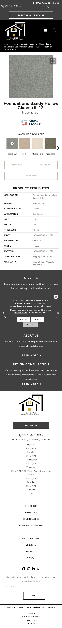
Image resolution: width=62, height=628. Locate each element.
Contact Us (17, 165)
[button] (31, 15)
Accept (23, 319)
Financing (45, 165)
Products (33, 44)
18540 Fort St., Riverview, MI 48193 (31, 439)
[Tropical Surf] (12, 143)
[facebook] (24, 569)
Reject (37, 319)
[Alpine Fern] (50, 143)
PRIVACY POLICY (48, 607)
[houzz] (34, 569)
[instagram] (29, 569)
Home (5, 44)
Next (58, 143)
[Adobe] (24, 143)
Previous (4, 143)
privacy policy (31, 310)
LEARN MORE (29, 355)
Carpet (23, 44)
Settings (30, 325)
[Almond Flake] (37, 143)
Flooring (14, 44)
